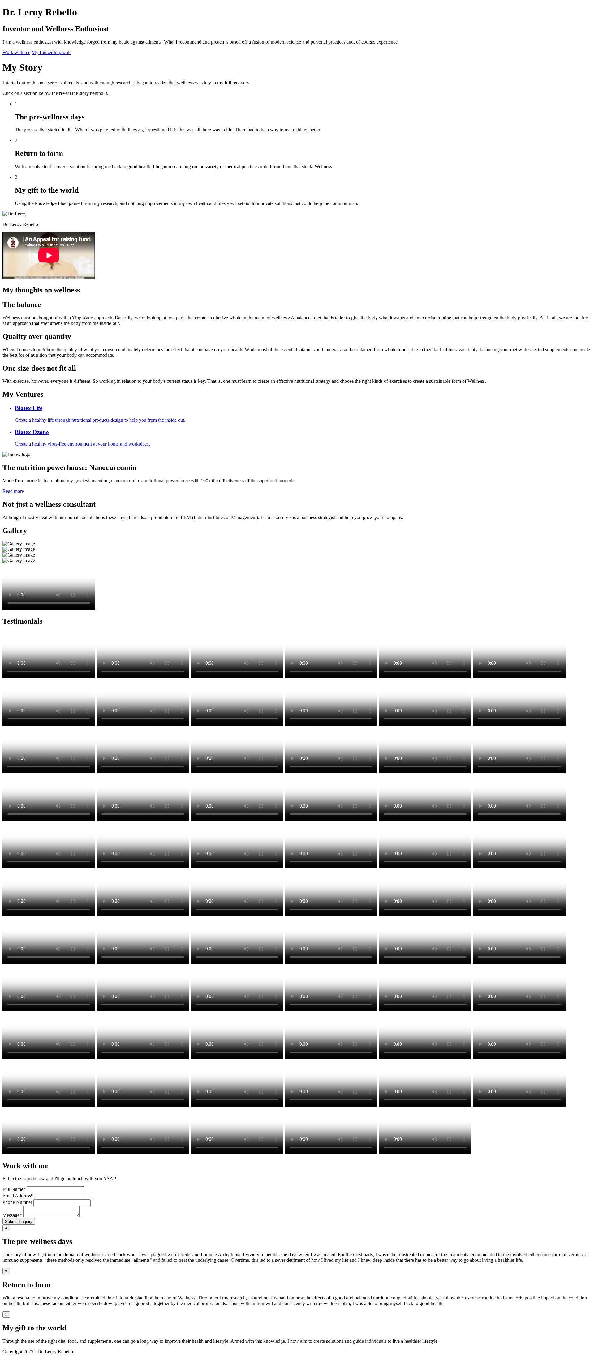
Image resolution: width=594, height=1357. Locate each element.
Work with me (16, 52)
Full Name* (14, 1189)
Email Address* (17, 1195)
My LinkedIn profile (51, 52)
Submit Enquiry (18, 1221)
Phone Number (17, 1202)
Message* (12, 1215)
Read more (13, 491)
